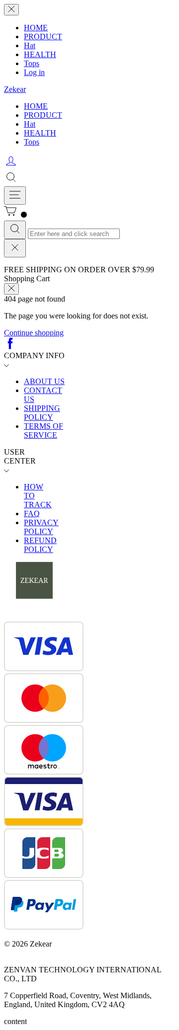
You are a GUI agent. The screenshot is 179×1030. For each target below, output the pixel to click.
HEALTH (40, 54)
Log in (34, 72)
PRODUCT (43, 36)
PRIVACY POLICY (41, 527)
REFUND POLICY (40, 545)
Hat (29, 45)
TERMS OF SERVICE (43, 430)
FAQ (32, 513)
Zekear (15, 89)
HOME (36, 27)
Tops (31, 63)
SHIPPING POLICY (42, 412)
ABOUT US (44, 381)
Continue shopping (34, 332)
